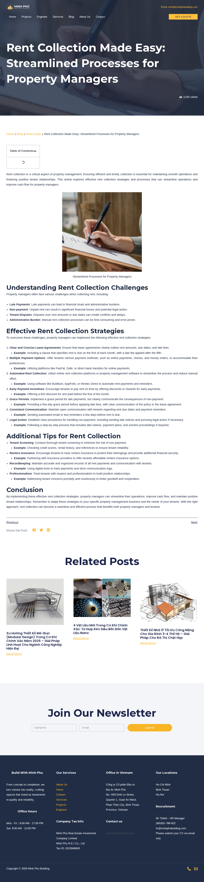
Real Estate (33, 134)
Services (58, 16)
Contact (100, 16)
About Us (84, 16)
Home (12, 16)
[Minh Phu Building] (18, 7)
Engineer (42, 16)
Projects (26, 16)
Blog (71, 16)
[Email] (196, 869)
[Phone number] (189, 869)
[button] (183, 17)
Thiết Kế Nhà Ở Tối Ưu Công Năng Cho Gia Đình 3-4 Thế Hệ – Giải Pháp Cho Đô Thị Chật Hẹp (167, 634)
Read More (14, 654)
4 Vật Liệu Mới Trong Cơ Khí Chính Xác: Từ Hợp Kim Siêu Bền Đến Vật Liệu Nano (100, 629)
